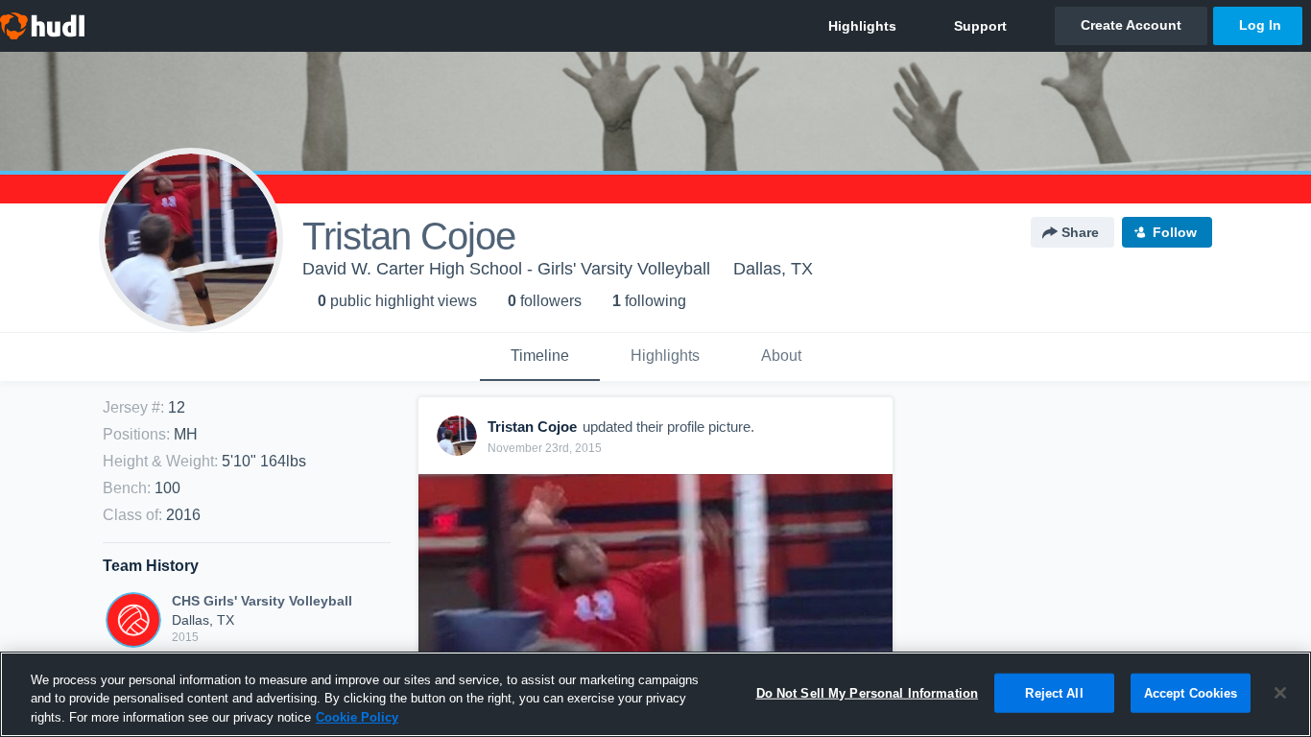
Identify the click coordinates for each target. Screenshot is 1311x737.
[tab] (540, 357)
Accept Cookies (1191, 692)
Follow (1175, 232)
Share (1080, 232)
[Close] (1280, 693)
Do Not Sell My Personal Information (867, 692)
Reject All (1054, 692)
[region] (655, 694)
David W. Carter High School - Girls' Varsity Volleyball (506, 268)
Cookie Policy (357, 717)
